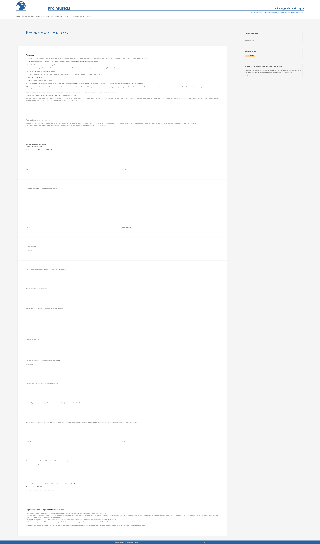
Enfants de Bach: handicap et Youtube (263, 66)
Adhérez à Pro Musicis (251, 38)
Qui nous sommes (27, 16)
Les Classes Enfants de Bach (81, 16)
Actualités (39, 16)
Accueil (18, 16)
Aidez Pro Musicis (249, 40)
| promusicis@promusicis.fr (131, 542)
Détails (246, 76)
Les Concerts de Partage (62, 16)
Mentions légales (119, 542)
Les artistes (49, 16)
